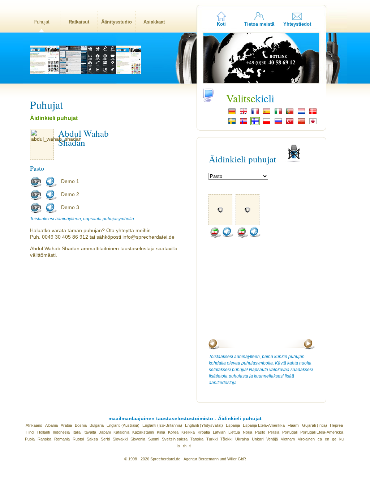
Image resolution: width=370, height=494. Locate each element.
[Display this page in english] (243, 113)
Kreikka (188, 432)
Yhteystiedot (297, 24)
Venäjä (272, 439)
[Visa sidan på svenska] (232, 123)
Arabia (66, 425)
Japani (105, 432)
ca (320, 439)
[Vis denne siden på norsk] (243, 123)
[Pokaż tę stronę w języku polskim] (266, 123)
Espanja (233, 425)
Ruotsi (78, 439)
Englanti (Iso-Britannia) (162, 425)
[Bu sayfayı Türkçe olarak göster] (290, 123)
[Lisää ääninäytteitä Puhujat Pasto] (215, 236)
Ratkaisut (79, 22)
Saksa (92, 439)
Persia (273, 432)
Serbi (105, 439)
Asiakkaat (154, 22)
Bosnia (81, 425)
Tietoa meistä (259, 24)
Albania (51, 425)
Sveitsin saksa (175, 439)
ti (190, 446)
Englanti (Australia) (123, 425)
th (184, 446)
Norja (247, 432)
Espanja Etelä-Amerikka (264, 425)
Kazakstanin (143, 432)
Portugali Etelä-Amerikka (321, 432)
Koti (221, 24)
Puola (30, 439)
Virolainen (306, 439)
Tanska (196, 439)
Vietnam (288, 439)
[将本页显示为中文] (301, 123)
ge (334, 439)
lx (178, 446)
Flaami (293, 425)
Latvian (219, 432)
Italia (77, 432)
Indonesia (61, 432)
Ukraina (242, 439)
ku (341, 439)
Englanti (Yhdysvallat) (204, 425)
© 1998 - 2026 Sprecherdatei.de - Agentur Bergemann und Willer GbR (185, 459)
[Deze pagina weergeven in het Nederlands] (301, 113)
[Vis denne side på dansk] (313, 113)
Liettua (234, 432)
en (327, 439)
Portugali (289, 432)
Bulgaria (97, 425)
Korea (173, 432)
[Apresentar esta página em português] (290, 113)
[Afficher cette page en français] (255, 113)
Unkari (257, 439)
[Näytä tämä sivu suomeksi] (255, 123)
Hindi (30, 432)
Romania (62, 439)
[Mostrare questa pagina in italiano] (278, 113)
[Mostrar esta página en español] (266, 113)
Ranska (44, 439)
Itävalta (89, 432)
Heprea (336, 425)
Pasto (260, 432)
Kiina (161, 432)
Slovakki (120, 439)
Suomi (153, 439)
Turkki (212, 439)
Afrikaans (34, 425)
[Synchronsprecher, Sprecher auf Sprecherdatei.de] (232, 113)
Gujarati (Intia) (314, 425)
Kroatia (204, 432)
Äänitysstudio (116, 22)
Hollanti (43, 432)
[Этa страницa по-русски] (278, 123)
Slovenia (137, 439)
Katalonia (121, 432)
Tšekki (226, 439)
